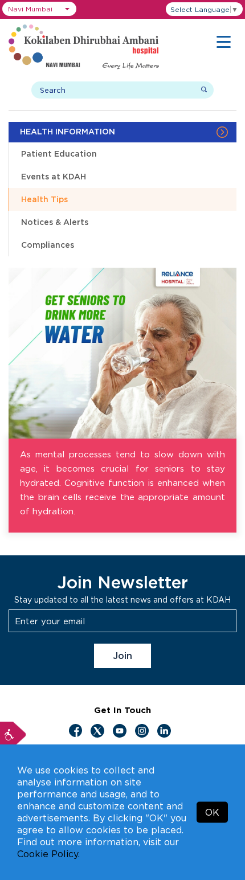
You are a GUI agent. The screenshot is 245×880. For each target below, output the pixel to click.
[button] (39, 9)
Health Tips (44, 199)
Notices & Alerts (54, 222)
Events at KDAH (53, 176)
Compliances (47, 244)
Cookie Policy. (48, 854)
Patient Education (59, 153)
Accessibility (13, 735)
